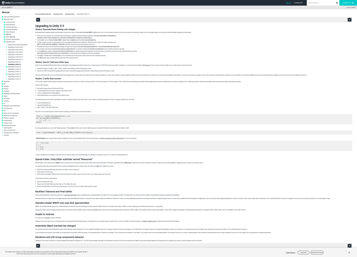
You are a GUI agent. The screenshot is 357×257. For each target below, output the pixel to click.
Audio (5, 96)
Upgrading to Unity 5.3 (14, 69)
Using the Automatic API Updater (17, 44)
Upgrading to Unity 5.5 (14, 64)
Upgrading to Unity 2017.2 (15, 57)
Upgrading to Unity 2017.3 (15, 54)
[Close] (349, 253)
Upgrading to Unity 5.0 (14, 74)
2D (4, 84)
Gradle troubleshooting (149, 221)
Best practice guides (10, 125)
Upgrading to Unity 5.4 (14, 66)
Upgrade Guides (10, 42)
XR (5, 110)
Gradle (47, 218)
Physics (6, 88)
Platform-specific (9, 118)
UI (4, 103)
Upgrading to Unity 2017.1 (15, 59)
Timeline (6, 101)
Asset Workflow (10, 24)
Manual (288, 3)
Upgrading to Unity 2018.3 (15, 47)
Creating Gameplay (11, 29)
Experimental (8, 120)
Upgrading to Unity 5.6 (14, 62)
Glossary (6, 135)
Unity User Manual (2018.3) (12, 17)
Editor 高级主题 (10, 37)
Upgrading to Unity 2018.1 (15, 52)
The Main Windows (11, 27)
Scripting (6, 91)
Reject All (303, 252)
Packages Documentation (11, 132)
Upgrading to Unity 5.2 (14, 71)
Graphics (6, 86)
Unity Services (8, 108)
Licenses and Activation (13, 39)
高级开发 (8, 34)
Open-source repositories (11, 113)
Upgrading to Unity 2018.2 (15, 49)
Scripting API (298, 3)
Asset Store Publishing (10, 115)
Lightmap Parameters (70, 195)
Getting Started (10, 22)
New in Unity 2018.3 (9, 130)
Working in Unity (8, 19)
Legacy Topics (8, 123)
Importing (7, 81)
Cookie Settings (290, 252)
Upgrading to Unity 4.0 (14, 76)
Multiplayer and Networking (12, 93)
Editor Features (10, 32)
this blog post (146, 65)
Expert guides (8, 128)
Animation (7, 98)
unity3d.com (347, 3)
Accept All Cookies (317, 252)
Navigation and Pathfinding (12, 106)
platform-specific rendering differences (112, 138)
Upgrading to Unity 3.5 (14, 79)
